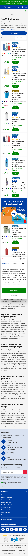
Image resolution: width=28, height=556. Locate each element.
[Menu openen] (2, 7)
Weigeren (14, 295)
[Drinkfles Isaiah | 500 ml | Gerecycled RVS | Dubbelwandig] (6, 251)
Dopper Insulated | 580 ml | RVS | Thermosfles (18, 143)
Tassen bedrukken (6, 510)
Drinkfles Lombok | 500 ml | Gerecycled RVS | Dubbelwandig (18, 185)
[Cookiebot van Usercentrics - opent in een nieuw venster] (19, 259)
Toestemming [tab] (5, 263)
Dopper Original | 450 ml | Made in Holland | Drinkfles (19, 52)
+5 (2, 55)
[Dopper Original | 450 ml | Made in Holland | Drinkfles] (6, 46)
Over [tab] (23, 263)
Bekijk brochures (5, 512)
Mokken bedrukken (6, 495)
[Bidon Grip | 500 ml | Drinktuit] (6, 116)
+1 (2, 238)
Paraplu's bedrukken (6, 497)
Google (24, 477)
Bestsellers (4, 515)
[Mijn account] (22, 7)
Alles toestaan (14, 290)
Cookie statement (8, 554)
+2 (2, 190)
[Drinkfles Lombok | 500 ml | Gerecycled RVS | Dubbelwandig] (6, 181)
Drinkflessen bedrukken (7, 505)
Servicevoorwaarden (16, 477)
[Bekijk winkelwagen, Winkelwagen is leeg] (26, 7)
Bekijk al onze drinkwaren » (8, 29)
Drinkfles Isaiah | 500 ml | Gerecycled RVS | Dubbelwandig (18, 254)
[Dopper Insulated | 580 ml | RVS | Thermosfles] (6, 138)
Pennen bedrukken (6, 502)
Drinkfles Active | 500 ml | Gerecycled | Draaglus (18, 163)
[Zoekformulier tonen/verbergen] (19, 7)
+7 (2, 103)
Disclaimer (22, 554)
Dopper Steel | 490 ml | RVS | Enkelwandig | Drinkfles (19, 76)
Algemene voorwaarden (8, 550)
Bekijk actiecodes (17, 3)
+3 (2, 147)
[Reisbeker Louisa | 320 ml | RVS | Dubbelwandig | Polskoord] (6, 229)
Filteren (15, 33)
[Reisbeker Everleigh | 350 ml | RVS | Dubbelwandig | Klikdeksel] (6, 94)
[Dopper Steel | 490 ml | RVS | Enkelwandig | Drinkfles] (6, 70)
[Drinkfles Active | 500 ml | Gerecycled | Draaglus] (6, 162)
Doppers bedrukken (6, 507)
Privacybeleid (4, 477)
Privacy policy (22, 550)
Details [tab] (14, 263)
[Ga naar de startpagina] (7, 7)
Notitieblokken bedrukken (8, 500)
